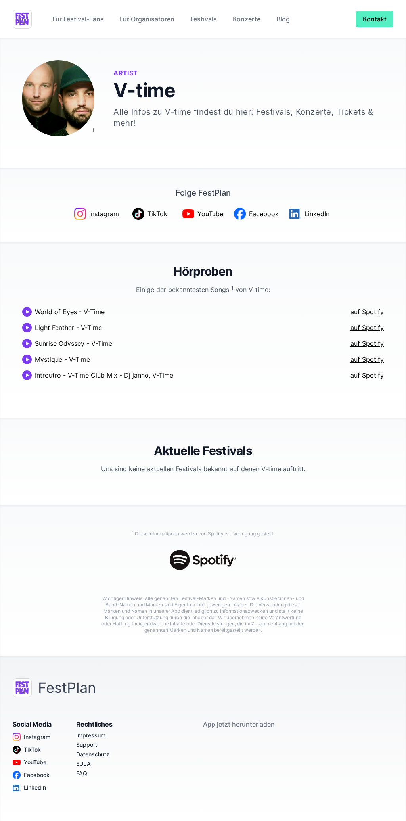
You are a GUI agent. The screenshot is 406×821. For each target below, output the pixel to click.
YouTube (35, 762)
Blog (283, 19)
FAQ (81, 773)
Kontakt (375, 19)
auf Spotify (367, 312)
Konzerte (246, 19)
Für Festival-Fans (78, 19)
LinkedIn (35, 787)
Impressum (90, 735)
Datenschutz (92, 754)
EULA (83, 763)
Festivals (203, 19)
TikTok (32, 749)
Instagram (37, 736)
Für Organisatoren (147, 19)
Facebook (37, 774)
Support (86, 744)
